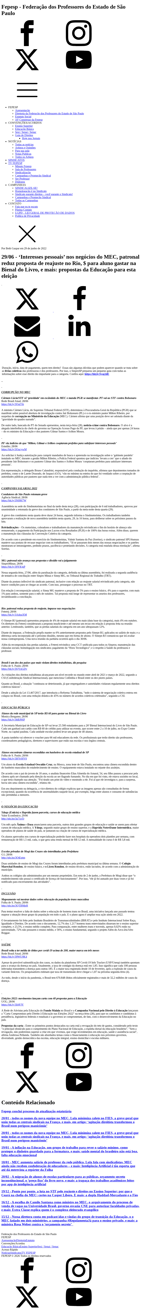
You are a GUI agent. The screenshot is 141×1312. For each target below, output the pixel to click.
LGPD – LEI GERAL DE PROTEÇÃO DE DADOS (45, 212)
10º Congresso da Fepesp (29, 119)
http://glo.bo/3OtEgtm (13, 857)
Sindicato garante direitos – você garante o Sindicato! (44, 194)
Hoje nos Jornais (31, 138)
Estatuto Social (23, 116)
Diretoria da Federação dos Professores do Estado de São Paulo (49, 113)
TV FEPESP (15, 163)
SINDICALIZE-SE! (26, 188)
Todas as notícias (24, 144)
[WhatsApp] (27, 364)
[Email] (27, 337)
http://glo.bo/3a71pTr (12, 818)
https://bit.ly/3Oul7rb (12, 404)
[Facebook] (79, 311)
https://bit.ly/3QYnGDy (14, 668)
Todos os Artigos (24, 156)
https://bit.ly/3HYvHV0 (14, 758)
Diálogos (20, 181)
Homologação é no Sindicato (31, 191)
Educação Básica (24, 129)
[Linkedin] (79, 337)
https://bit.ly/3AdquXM (14, 614)
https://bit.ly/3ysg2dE (97, 374)
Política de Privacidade (27, 215)
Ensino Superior (24, 125)
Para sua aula (22, 150)
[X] (27, 311)
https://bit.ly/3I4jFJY (12, 1004)
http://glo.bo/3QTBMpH (14, 905)
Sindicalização (23, 172)
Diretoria (21, 1240)
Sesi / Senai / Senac (25, 132)
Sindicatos (15, 1252)
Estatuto (30, 1240)
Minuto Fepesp (23, 166)
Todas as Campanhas (26, 200)
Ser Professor (22, 178)
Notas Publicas (23, 153)
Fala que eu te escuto (26, 206)
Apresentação (22, 110)
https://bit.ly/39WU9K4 (14, 956)
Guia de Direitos (24, 135)
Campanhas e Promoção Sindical (33, 175)
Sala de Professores (25, 169)
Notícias (5, 1252)
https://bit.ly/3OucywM (14, 449)
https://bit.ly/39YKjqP (13, 566)
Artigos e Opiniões (25, 147)
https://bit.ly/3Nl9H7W (13, 500)
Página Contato (23, 209)
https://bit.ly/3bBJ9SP (13, 719)
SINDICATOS (16, 160)
